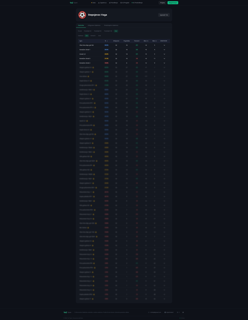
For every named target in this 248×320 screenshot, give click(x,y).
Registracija (173, 3)
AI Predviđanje (138, 3)
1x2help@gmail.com (155, 312)
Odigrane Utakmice (94, 25)
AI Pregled (125, 3)
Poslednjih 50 (97, 31)
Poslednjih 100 (108, 31)
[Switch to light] (157, 2)
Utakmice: (80, 35)
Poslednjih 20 (87, 31)
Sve (116, 31)
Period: (80, 31)
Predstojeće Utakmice (111, 25)
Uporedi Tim (164, 15)
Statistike (81, 25)
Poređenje (114, 3)
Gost (99, 35)
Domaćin (93, 35)
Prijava (162, 3)
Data (94, 3)
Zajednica (103, 3)
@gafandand (169, 312)
